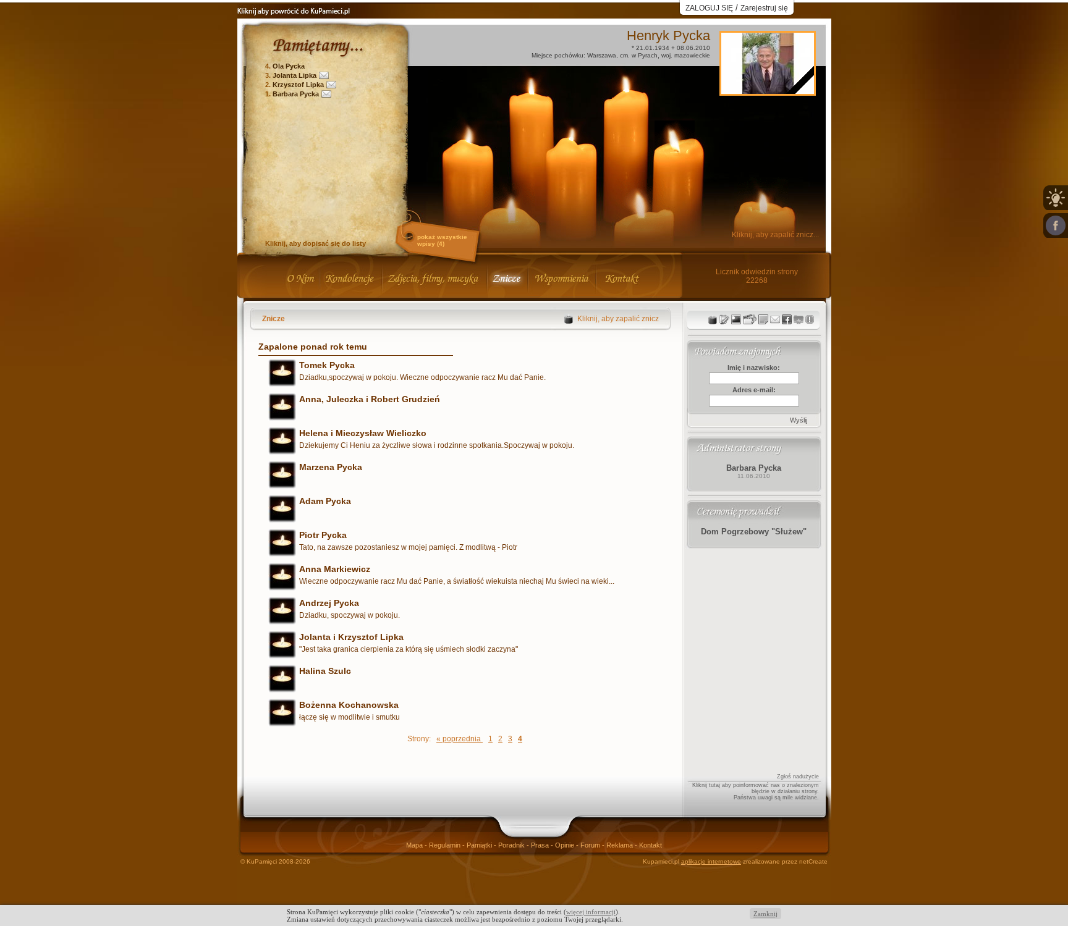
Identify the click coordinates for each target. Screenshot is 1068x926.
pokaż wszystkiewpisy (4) (442, 240)
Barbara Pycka (296, 94)
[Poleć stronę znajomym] (1055, 225)
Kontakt (650, 845)
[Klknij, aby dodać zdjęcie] (736, 319)
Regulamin (445, 845)
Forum (591, 845)
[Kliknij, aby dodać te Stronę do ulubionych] (798, 319)
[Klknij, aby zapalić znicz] (713, 319)
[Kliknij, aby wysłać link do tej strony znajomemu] (775, 319)
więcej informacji (591, 911)
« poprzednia (459, 738)
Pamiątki (480, 845)
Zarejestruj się (764, 8)
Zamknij (765, 913)
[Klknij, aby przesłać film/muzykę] (749, 319)
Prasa (541, 845)
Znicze (273, 318)
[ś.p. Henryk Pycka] (767, 90)
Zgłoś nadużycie (798, 776)
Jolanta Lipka (294, 75)
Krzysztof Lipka (298, 84)
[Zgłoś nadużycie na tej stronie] (809, 319)
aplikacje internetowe (711, 861)
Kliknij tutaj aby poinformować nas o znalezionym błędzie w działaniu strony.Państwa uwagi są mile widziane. (755, 791)
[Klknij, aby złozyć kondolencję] (724, 319)
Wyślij (798, 420)
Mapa (415, 845)
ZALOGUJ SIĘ (709, 8)
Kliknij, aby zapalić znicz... (775, 234)
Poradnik (512, 845)
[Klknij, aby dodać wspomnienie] (763, 319)
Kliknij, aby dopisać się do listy (315, 243)
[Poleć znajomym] (787, 319)
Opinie (565, 845)
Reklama (620, 845)
